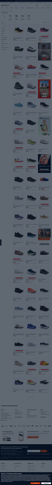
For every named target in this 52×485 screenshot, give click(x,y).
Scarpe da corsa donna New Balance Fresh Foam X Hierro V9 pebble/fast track (44, 206)
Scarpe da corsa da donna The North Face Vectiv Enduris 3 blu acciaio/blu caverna (31, 112)
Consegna (2, 468)
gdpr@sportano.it (28, 480)
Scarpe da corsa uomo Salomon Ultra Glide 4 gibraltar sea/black (31, 279)
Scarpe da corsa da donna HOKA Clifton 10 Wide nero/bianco (43, 112)
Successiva (31, 396)
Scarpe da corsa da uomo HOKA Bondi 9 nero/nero (31, 225)
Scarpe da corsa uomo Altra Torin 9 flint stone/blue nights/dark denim (18, 316)
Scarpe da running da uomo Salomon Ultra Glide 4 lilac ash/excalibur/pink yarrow (31, 57)
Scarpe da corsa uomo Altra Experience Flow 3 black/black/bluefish (31, 243)
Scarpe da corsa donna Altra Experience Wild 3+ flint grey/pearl (18, 149)
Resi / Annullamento (17, 466)
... (32, 398)
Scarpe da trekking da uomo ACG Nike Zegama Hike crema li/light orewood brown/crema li (18, 334)
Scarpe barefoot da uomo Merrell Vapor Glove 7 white (44, 149)
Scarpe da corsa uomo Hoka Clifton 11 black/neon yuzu (18, 390)
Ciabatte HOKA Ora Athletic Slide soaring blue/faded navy (18, 112)
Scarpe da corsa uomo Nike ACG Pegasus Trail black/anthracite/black (18, 352)
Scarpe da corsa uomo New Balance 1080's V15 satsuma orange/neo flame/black (44, 371)
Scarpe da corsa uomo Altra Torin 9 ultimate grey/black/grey (18, 206)
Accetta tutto (35, 483)
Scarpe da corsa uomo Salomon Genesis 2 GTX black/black (18, 94)
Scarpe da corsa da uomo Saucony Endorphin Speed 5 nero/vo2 (18, 38)
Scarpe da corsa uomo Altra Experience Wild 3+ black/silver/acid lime (31, 168)
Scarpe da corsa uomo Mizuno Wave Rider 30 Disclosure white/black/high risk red (31, 94)
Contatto (45, 2)
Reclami (15, 467)
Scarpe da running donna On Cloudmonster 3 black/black (17, 298)
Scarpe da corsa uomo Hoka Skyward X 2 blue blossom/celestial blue (31, 334)
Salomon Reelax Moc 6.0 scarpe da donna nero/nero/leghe (31, 316)
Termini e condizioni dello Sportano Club (31, 469)
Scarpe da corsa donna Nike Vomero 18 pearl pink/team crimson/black (18, 75)
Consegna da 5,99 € (4, 2)
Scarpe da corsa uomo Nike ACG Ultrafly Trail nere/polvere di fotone (31, 38)
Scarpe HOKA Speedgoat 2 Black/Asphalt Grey (42, 279)
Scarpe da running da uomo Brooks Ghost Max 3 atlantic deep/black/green (31, 261)
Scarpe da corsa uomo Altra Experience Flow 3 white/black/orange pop (18, 168)
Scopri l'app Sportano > (6, 436)
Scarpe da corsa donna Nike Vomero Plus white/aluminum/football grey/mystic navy (31, 352)
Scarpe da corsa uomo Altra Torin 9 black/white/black (44, 352)
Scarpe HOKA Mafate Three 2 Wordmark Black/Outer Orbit (17, 187)
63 (34, 398)
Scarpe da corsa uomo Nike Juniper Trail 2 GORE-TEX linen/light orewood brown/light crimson (44, 225)
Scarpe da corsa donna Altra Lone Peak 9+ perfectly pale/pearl (18, 279)
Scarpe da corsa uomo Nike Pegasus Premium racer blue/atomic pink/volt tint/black (44, 187)
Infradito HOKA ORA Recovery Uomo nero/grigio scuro (44, 390)
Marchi (42, 467)
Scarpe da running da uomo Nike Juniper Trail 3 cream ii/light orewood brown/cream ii (18, 371)
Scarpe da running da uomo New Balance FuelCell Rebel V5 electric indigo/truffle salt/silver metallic (18, 225)
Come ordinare (3, 465)
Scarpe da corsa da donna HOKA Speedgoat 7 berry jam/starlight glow (44, 334)
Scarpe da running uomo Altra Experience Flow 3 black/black (30, 130)
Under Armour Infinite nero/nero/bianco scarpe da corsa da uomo (44, 75)
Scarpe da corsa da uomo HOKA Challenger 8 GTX (18, 243)
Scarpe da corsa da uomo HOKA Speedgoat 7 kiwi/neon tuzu (30, 149)
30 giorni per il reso (12, 2)
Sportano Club (31, 2)
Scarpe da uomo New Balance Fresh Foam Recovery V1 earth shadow (18, 261)
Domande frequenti (17, 465)
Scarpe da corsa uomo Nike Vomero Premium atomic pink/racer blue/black (31, 75)
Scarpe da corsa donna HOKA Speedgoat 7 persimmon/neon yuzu (31, 390)
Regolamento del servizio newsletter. (46, 454)
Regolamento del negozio (32, 465)
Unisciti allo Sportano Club (33, 437)
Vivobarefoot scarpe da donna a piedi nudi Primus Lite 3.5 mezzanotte (44, 298)
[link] (45, 5)
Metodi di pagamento (4, 469)
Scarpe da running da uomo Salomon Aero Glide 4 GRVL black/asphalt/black (44, 261)
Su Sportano (43, 465)
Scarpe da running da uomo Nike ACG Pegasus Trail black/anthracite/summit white (31, 206)
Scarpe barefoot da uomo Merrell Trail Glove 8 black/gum (31, 187)
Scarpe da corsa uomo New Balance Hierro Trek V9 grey (31, 371)
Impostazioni (46, 483)
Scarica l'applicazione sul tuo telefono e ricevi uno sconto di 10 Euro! (26, 0)
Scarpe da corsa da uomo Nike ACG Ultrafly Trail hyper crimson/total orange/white (31, 298)
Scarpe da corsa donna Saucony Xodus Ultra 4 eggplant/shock (43, 38)
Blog (15, 468)
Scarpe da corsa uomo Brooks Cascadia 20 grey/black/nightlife (18, 57)
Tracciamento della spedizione (4, 467)
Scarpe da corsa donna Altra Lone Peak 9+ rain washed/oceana (18, 130)
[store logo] (5, 5)
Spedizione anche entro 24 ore (22, 2)
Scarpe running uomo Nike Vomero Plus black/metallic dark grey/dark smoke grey (44, 316)
